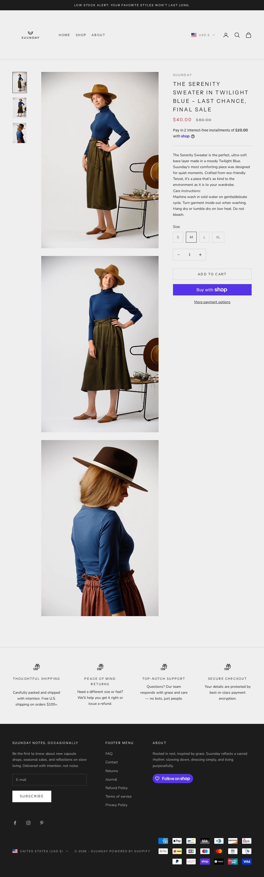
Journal (111, 779)
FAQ (109, 753)
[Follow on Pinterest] (41, 822)
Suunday (182, 75)
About (98, 35)
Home (65, 35)
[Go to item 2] (19, 107)
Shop (81, 35)
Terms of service (118, 796)
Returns (111, 770)
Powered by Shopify (129, 851)
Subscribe (32, 796)
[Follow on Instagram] (28, 822)
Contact (111, 762)
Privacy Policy (116, 804)
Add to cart (212, 274)
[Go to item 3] (19, 133)
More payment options (212, 302)
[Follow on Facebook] (15, 822)
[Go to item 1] (19, 82)
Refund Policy (116, 787)
